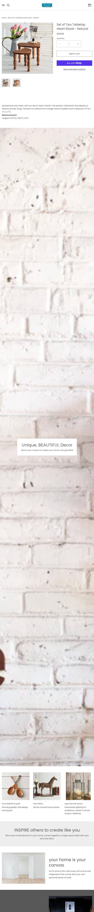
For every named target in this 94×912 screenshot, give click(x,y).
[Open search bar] (9, 5)
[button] (6, 83)
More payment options (74, 69)
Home (4, 18)
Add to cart (74, 53)
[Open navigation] (3, 5)
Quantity (60, 38)
